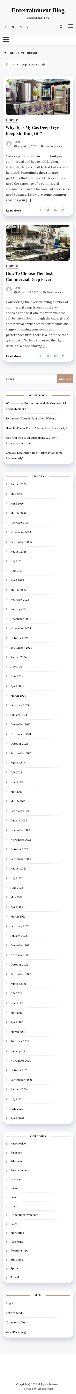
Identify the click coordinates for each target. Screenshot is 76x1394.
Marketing (17, 1232)
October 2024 (19, 638)
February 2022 (20, 926)
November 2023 (21, 734)
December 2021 (20, 945)
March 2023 (18, 801)
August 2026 (19, 484)
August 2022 (18, 868)
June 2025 (17, 571)
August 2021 (18, 984)
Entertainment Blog (38, 10)
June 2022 (17, 887)
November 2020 (21, 1060)
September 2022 (21, 859)
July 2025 (16, 561)
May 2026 (17, 494)
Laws (14, 1224)
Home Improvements (24, 1215)
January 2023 (19, 820)
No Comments (53, 146)
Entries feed (14, 1313)
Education (17, 1161)
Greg (17, 141)
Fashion (16, 1179)
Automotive (18, 1143)
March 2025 (18, 590)
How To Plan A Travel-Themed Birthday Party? (36, 428)
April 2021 (17, 1022)
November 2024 (21, 628)
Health (15, 1206)
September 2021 (21, 974)
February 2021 (20, 1041)
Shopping (17, 1259)
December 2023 (21, 724)
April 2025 (17, 580)
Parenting (17, 1241)
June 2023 (17, 782)
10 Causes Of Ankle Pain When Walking (31, 418)
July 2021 (16, 993)
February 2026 (20, 523)
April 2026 (17, 503)
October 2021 (19, 964)
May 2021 (16, 1012)
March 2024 (18, 695)
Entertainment (20, 1170)
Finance (15, 1188)
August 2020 (19, 1089)
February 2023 (20, 811)
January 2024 (19, 715)
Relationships (19, 1250)
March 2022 (18, 916)
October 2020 (19, 1070)
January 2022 (19, 936)
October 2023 (19, 743)
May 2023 (16, 791)
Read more (13, 210)
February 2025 (20, 599)
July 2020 (16, 1099)
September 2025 (21, 542)
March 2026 (18, 513)
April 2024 (17, 686)
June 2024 (17, 676)
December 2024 (21, 619)
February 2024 (20, 705)
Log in (10, 1303)
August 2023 (18, 763)
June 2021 (17, 1003)
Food (14, 1197)
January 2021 (19, 1051)
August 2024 (19, 657)
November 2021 (21, 955)
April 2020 (17, 1118)
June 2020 (17, 1108)
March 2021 (18, 1032)
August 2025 (19, 551)
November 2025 (21, 532)
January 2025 (19, 609)
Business (12, 120)
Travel (15, 1277)
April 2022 (17, 907)
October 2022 (19, 849)
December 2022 (21, 830)
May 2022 (16, 897)
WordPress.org (16, 1332)
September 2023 (21, 753)
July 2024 (16, 667)
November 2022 (21, 839)
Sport (14, 1268)
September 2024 (21, 647)
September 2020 (21, 1080)
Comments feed (16, 1322)
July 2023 (16, 772)
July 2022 (16, 878)
